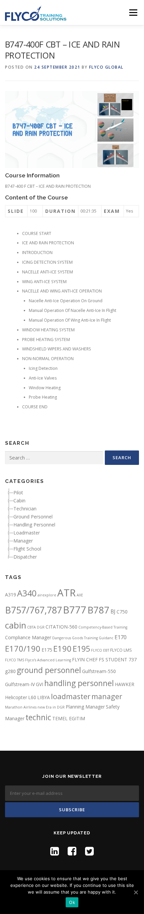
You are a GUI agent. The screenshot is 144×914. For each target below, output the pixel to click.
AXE (80, 595)
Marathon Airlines (21, 707)
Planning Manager (85, 706)
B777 (74, 609)
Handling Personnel (34, 524)
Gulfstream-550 (99, 671)
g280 (10, 671)
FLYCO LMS (121, 650)
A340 (27, 593)
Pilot (18, 492)
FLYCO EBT (100, 650)
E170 (121, 637)
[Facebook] (72, 851)
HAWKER (124, 684)
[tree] (72, 525)
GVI (39, 684)
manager (106, 696)
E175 (47, 650)
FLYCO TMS (14, 660)
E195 (81, 648)
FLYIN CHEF (85, 659)
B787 (98, 610)
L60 (32, 697)
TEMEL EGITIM (68, 718)
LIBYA (43, 697)
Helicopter (16, 697)
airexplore (47, 595)
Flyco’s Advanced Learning (48, 660)
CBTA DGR (36, 627)
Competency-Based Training (102, 627)
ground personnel (49, 670)
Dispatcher (25, 557)
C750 (122, 611)
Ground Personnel (33, 516)
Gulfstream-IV (20, 684)
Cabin (19, 500)
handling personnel (79, 683)
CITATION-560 (61, 627)
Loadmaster (26, 532)
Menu (132, 12)
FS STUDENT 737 (118, 659)
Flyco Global (106, 67)
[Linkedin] (54, 851)
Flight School (27, 549)
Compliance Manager (28, 637)
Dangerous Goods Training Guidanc (83, 638)
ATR (66, 592)
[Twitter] (89, 851)
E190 (62, 648)
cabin (15, 625)
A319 (10, 594)
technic (38, 717)
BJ (113, 611)
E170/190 (23, 648)
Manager (23, 540)
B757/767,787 (33, 610)
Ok (72, 902)
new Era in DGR (51, 707)
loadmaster (70, 696)
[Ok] (135, 892)
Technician (25, 508)
